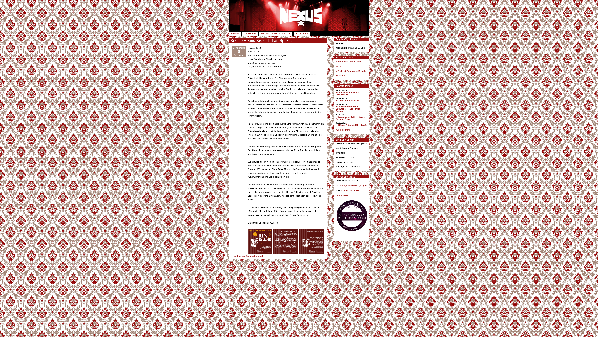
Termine (250, 33)
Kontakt (302, 33)
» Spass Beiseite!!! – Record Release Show (351, 118)
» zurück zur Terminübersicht (247, 256)
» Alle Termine (343, 130)
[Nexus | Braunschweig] (334, 30)
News (235, 33)
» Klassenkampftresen (347, 100)
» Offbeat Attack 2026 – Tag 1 (351, 125)
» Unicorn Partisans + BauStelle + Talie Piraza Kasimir (348, 108)
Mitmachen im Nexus (275, 33)
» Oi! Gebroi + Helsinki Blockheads (347, 93)
